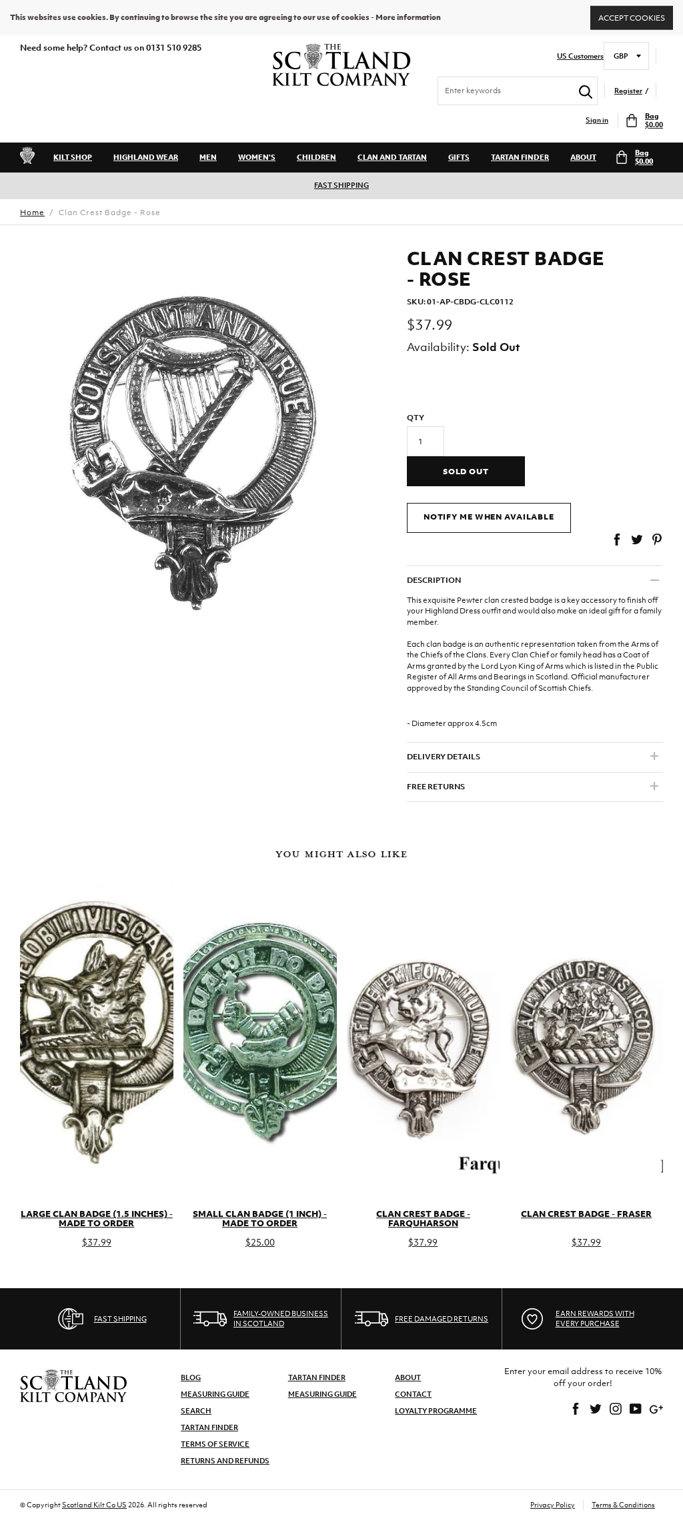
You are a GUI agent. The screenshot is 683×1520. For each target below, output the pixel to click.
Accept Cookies (631, 17)
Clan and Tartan (392, 157)
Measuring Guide (215, 1394)
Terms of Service (215, 1444)
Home (32, 212)
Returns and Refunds (225, 1460)
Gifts (459, 157)
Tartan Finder (520, 157)
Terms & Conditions (623, 1504)
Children (316, 157)
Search (196, 1410)
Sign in (597, 120)
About (583, 157)
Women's (256, 157)
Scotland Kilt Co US (94, 1504)
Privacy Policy (552, 1504)
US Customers (580, 56)
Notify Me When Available (489, 517)
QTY (415, 417)
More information (408, 17)
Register (628, 91)
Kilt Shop (72, 157)
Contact (413, 1394)
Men (208, 157)
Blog (191, 1377)
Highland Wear (145, 157)
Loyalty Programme (436, 1410)
